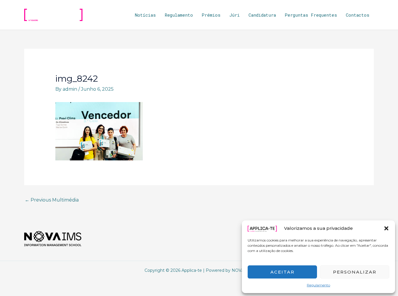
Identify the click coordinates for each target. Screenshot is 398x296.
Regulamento (318, 285)
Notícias (145, 15)
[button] (386, 228)
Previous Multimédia (52, 200)
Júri (234, 15)
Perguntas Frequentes (311, 15)
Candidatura (262, 15)
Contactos (357, 15)
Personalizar (354, 272)
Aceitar (282, 272)
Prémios (211, 15)
